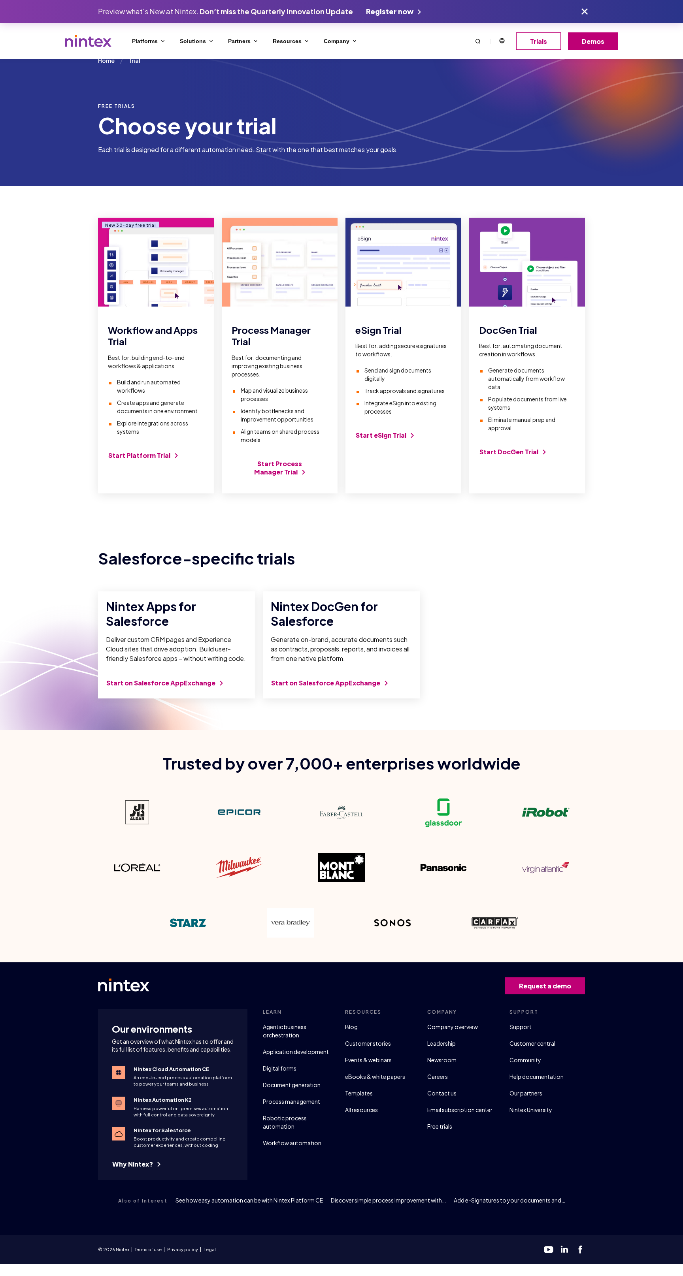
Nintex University (530, 1109)
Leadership (441, 1043)
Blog (351, 1026)
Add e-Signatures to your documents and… (509, 1200)
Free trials (439, 1126)
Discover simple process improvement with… (388, 1200)
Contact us (442, 1093)
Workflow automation (292, 1142)
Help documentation (536, 1076)
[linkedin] (564, 1249)
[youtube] (548, 1249)
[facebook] (580, 1249)
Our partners (525, 1093)
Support (520, 1026)
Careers (437, 1076)
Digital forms (279, 1068)
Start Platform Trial (140, 455)
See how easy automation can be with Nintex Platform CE (249, 1200)
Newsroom (442, 1059)
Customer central (532, 1043)
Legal (210, 1249)
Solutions (193, 41)
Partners (239, 41)
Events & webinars (368, 1059)
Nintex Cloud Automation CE (171, 1069)
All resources (361, 1109)
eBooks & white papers (375, 1076)
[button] (478, 40)
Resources (287, 41)
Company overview (452, 1026)
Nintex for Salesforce (162, 1130)
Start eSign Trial (382, 435)
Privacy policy (182, 1249)
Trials (538, 41)
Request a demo (545, 986)
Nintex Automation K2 (163, 1100)
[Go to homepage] (88, 41)
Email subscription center (459, 1109)
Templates (359, 1093)
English (501, 41)
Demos (593, 41)
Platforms (145, 41)
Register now (390, 11)
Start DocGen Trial (509, 452)
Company (336, 41)
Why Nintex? (133, 1164)
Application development (296, 1051)
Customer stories (368, 1043)
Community (525, 1059)
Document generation (292, 1084)
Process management (291, 1101)
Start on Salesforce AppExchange (161, 683)
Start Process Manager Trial (278, 467)
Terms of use (148, 1249)
